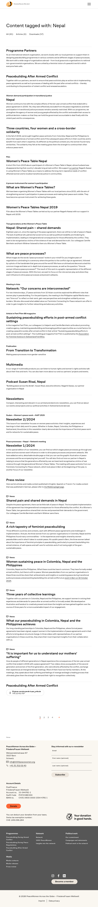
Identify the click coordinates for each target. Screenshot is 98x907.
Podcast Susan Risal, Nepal (26, 381)
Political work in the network (77, 843)
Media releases (12, 863)
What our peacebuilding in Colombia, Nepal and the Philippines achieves (43, 622)
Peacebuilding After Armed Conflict (32, 76)
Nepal (10, 99)
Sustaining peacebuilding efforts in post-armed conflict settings (46, 319)
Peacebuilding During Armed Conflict (17, 838)
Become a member (64, 881)
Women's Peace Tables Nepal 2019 (32, 207)
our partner (74, 168)
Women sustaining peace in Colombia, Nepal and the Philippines (44, 563)
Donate (13, 806)
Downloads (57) (36, 34)
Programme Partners (21, 50)
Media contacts (12, 861)
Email (54, 751)
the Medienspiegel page (54, 487)
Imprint (41, 900)
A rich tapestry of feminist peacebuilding (35, 526)
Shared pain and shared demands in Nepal (36, 500)
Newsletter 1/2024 (20, 445)
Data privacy (54, 900)
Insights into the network (45, 843)
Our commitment (72, 837)
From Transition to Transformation (31, 350)
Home (8, 737)
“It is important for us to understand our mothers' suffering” (41, 655)
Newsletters (15, 399)
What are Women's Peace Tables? (30, 187)
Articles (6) (21, 34)
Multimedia (14, 364)
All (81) (9, 34)
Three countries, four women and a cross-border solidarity (41, 130)
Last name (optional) (60, 766)
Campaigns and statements (76, 840)
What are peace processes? (26, 253)
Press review (15, 480)
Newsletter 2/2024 (20, 419)
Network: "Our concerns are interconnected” (38, 288)
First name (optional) (60, 758)
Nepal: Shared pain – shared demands (33, 228)
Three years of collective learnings (30, 594)
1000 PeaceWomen (44, 840)
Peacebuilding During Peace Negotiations (17, 843)
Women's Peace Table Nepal (26, 161)
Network (39, 837)
